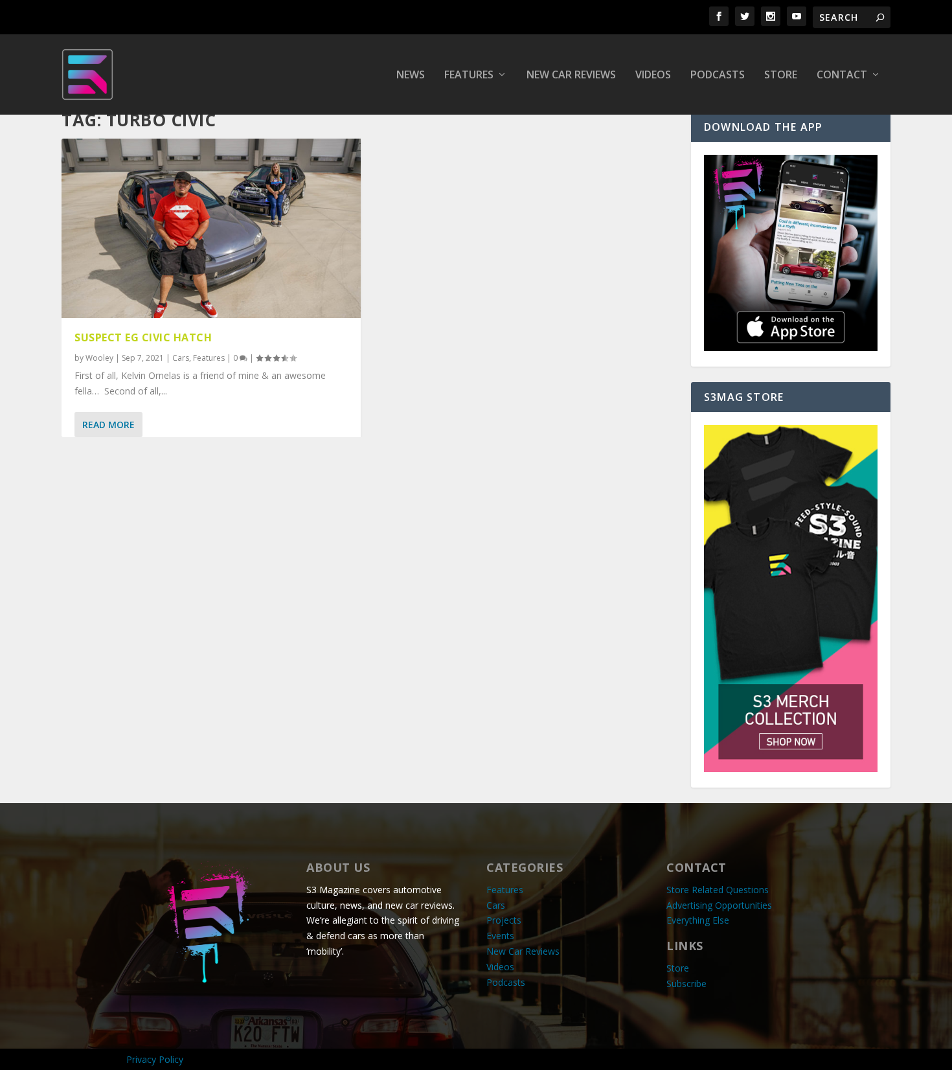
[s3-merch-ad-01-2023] (791, 768)
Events (500, 935)
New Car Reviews (571, 75)
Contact (842, 75)
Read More (108, 424)
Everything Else (697, 920)
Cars (180, 357)
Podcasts (717, 75)
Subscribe (686, 983)
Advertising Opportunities (719, 905)
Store (780, 75)
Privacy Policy (154, 1059)
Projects (503, 920)
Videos (653, 75)
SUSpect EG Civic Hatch (143, 337)
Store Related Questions (717, 889)
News (410, 75)
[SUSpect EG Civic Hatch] (211, 228)
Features (468, 75)
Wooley (99, 357)
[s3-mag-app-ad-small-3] (791, 347)
